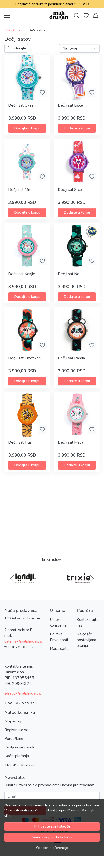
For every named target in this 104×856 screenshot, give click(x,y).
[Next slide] (92, 578)
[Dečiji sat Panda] (77, 330)
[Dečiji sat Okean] (27, 77)
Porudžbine (13, 738)
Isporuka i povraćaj (19, 764)
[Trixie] (79, 587)
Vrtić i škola (12, 30)
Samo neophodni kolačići (52, 837)
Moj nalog (12, 721)
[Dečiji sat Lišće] (77, 77)
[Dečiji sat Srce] (77, 161)
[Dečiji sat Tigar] (27, 414)
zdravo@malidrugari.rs (22, 693)
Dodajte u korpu (27, 128)
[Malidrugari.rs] (59, 15)
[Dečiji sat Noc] (77, 246)
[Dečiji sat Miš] (27, 161)
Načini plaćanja (16, 756)
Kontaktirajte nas (87, 622)
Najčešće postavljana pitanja (86, 639)
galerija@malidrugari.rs (23, 641)
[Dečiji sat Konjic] (27, 246)
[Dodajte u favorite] (42, 92)
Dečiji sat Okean (22, 105)
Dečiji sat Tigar (20, 442)
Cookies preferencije (52, 847)
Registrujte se (16, 730)
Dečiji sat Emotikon (24, 358)
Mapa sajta (59, 648)
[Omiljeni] (86, 15)
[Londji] (25, 587)
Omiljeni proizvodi (19, 747)
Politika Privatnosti (59, 637)
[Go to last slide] (12, 578)
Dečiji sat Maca (70, 442)
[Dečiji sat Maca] (77, 414)
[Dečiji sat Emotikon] (27, 330)
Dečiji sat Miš (19, 189)
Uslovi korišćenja (58, 622)
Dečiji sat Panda (71, 358)
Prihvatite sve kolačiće (52, 826)
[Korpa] (96, 15)
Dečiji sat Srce (70, 189)
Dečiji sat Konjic (21, 274)
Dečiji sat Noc (69, 274)
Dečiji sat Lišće (70, 105)
